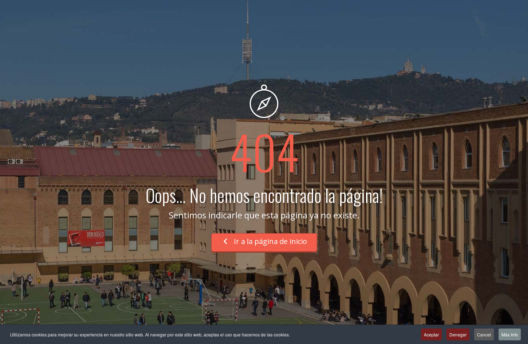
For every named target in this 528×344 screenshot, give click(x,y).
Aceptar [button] (431, 334)
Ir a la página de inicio (269, 241)
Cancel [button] (484, 334)
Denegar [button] (458, 334)
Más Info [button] (509, 334)
